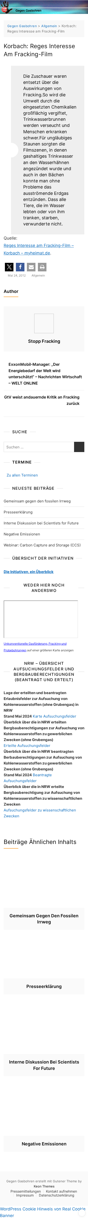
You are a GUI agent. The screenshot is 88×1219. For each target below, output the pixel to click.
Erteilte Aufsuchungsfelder (27, 745)
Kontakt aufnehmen (61, 1191)
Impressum (25, 1195)
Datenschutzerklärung (56, 1195)
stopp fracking (44, 341)
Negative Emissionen (22, 534)
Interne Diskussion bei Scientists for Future (41, 523)
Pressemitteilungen (26, 1191)
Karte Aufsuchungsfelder (54, 716)
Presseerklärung (18, 512)
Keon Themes (44, 1186)
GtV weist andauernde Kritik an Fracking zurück (41, 400)
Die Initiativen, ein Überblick (29, 571)
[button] (9, 267)
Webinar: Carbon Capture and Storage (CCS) (42, 545)
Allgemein (38, 275)
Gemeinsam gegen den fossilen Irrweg (37, 501)
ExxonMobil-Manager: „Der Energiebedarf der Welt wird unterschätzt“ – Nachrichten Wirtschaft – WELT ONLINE (45, 374)
